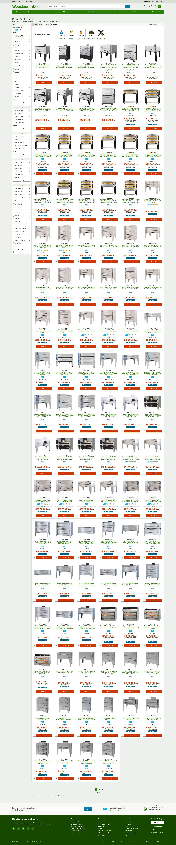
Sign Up (88, 809)
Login (62, 684)
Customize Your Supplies (78, 828)
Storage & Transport (117, 11)
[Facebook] (23, 828)
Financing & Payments (131, 828)
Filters (14, 24)
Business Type (156, 11)
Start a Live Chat (42, 78)
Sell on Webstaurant (131, 833)
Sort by (47, 24)
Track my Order (157, 826)
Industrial (143, 11)
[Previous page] (92, 789)
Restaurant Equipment (22, 11)
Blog (99, 822)
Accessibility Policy (131, 841)
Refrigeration (38, 11)
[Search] (28, 252)
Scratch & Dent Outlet (104, 824)
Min (14, 102)
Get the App (29, 1)
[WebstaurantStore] (35, 819)
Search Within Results (19, 250)
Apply (22, 107)
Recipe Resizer (75, 830)
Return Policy (129, 835)
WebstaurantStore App (77, 826)
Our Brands (128, 824)
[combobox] (86, 6)
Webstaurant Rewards (77, 824)
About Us (128, 822)
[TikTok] (28, 828)
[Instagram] (13, 828)
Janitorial (132, 11)
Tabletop (79, 11)
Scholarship (128, 830)
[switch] (160, 24)
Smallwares (51, 11)
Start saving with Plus (114, 810)
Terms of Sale (102, 841)
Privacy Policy (111, 841)
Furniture (103, 11)
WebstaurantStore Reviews (105, 833)
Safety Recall (101, 835)
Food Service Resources (105, 830)
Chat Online (156, 830)
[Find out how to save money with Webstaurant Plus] (130, 113)
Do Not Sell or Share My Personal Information (151, 841)
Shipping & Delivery (158, 832)
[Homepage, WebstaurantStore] (27, 6)
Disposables (91, 11)
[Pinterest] (32, 828)
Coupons (100, 828)
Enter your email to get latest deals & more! (24, 809)
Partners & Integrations (77, 833)
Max (24, 102)
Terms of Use (120, 841)
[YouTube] (18, 828)
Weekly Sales (101, 826)
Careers (127, 826)
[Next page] (102, 789)
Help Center (17, 1)
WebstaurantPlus (75, 822)
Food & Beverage (66, 11)
